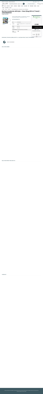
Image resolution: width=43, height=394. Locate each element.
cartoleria (7, 7)
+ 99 (17, 31)
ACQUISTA (21, 64)
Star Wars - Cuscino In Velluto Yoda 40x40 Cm (21, 377)
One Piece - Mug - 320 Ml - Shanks (21, 209)
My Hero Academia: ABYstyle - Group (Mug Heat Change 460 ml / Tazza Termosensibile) (21, 113)
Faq (34, 1)
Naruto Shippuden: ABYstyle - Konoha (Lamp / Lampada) (21, 172)
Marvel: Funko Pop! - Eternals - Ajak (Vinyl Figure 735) (21, 286)
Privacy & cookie (24, 391)
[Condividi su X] (38, 34)
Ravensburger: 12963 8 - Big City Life (21, 322)
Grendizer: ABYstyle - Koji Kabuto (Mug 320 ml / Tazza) (21, 150)
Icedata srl (21, 391)
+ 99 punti (37, 29)
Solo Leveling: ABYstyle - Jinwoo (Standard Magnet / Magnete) (21, 227)
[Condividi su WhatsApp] (36, 36)
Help (36, 1)
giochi (3, 7)
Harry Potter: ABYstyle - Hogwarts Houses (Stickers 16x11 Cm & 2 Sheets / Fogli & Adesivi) (21, 131)
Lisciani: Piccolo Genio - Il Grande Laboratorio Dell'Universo (21, 304)
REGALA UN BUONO (32, 3)
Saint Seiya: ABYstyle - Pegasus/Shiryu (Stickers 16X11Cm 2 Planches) (21, 95)
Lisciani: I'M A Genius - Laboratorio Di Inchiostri (21, 341)
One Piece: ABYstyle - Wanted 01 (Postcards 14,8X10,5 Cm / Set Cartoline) (21, 264)
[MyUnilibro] (40, 4)
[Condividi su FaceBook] (36, 34)
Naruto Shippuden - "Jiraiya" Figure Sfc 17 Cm (21, 245)
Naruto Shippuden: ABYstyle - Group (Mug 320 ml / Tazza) (21, 76)
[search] (24, 4)
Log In (38, 1)
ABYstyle (18, 26)
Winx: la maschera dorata (21, 359)
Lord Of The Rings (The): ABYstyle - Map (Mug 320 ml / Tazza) (21, 58)
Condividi (34, 34)
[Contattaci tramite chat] (38, 4)
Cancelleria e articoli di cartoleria (22, 29)
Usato (10, 7)
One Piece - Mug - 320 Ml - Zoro (21, 190)
